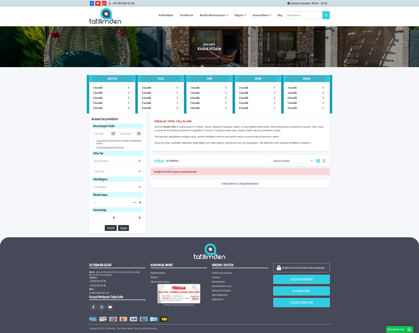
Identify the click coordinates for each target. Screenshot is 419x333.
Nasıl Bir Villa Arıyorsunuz (212, 15)
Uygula (123, 228)
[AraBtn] (326, 15)
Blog (280, 15)
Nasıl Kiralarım (218, 281)
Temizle (111, 228)
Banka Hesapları (158, 272)
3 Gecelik (111, 92)
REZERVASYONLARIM (302, 279)
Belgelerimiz (217, 299)
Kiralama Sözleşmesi (221, 290)
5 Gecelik (111, 102)
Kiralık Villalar (166, 15)
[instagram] (104, 3)
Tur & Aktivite (186, 15)
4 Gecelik (111, 97)
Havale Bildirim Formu (222, 286)
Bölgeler (239, 15)
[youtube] (98, 3)
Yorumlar (216, 277)
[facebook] (92, 3)
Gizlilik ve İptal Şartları (222, 272)
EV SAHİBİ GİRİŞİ (301, 291)
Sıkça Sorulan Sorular (160, 281)
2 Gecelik (111, 87)
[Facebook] (93, 307)
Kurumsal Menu (260, 15)
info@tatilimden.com (99, 292)
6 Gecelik (111, 107)
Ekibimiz (154, 277)
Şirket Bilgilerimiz (220, 294)
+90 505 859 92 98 (97, 281)
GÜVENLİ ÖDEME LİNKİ (301, 302)
